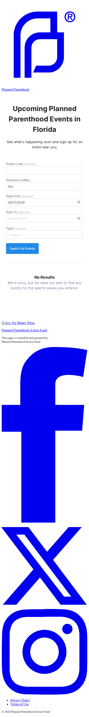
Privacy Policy (20, 700)
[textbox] (46, 234)
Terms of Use (19, 704)
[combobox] (44, 235)
